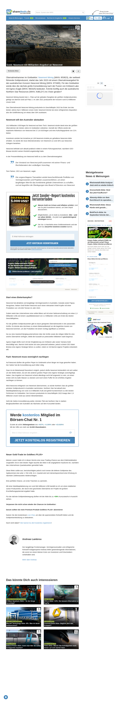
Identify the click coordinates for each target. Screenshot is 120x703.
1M (101, 83)
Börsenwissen (40, 18)
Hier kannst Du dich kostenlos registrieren (35, 523)
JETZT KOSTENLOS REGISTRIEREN (42, 440)
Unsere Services (74, 18)
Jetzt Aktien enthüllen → (62, 265)
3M (98, 83)
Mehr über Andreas (29, 560)
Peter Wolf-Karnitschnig (66, 586)
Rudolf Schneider (68, 608)
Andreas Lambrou (68, 27)
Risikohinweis (74, 289)
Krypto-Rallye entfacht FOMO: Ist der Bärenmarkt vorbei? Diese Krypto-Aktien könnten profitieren (22, 265)
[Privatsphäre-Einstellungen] (6, 697)
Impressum (67, 289)
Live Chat (31, 515)
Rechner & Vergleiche (54, 18)
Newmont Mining (46, 77)
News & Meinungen (16, 18)
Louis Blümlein (31, 586)
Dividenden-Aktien (13, 71)
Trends (26, 18)
